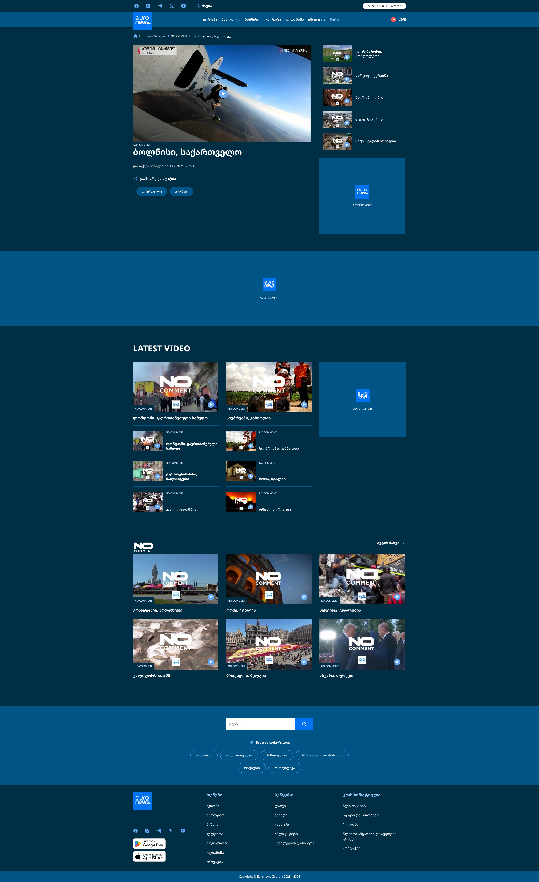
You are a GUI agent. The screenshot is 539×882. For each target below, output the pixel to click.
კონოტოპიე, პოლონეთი (158, 610)
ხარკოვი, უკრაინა (371, 75)
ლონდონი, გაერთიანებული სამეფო (170, 417)
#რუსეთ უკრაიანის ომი (322, 755)
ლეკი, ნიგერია (369, 119)
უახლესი (282, 824)
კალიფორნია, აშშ (151, 675)
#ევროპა (204, 755)
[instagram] (148, 5)
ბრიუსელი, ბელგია (246, 675)
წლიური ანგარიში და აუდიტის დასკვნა (369, 836)
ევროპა (212, 806)
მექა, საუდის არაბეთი (375, 141)
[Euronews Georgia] (142, 21)
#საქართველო (239, 755)
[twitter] (171, 5)
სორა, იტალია (272, 479)
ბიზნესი (213, 824)
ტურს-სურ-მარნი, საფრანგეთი (181, 476)
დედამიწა (215, 852)
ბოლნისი (181, 191)
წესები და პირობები (361, 815)
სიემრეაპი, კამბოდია (248, 417)
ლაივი (280, 806)
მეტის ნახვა (388, 542)
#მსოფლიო (277, 755)
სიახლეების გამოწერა (294, 843)
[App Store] (149, 856)
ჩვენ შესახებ (354, 806)
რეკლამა (351, 824)
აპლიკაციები (286, 834)
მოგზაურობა (217, 843)
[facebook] (136, 5)
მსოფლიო (215, 815)
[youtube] (183, 5)
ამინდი (281, 815)
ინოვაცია (214, 861)
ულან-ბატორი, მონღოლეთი (368, 53)
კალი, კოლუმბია (181, 509)
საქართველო (151, 191)
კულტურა (214, 834)
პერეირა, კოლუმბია (340, 610)
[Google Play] (149, 843)
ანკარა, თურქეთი (337, 675)
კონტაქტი (351, 848)
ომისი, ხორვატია (275, 509)
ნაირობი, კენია (369, 97)
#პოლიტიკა (285, 767)
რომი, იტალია (241, 610)
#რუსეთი (252, 767)
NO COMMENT (142, 145)
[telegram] (160, 5)
